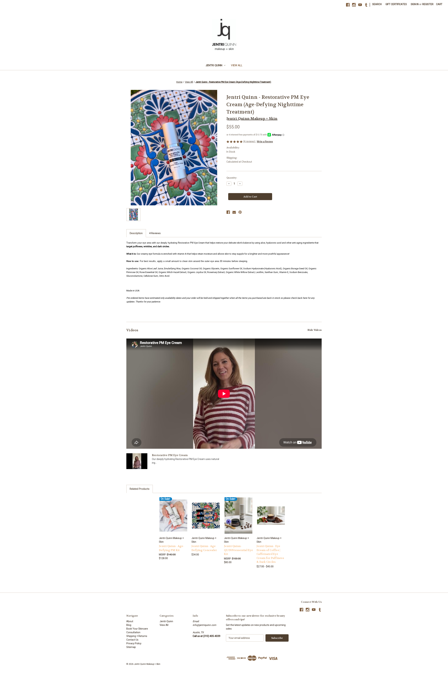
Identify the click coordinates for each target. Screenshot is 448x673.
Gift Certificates (396, 4)
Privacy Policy (133, 643)
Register (427, 4)
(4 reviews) (249, 141)
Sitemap (131, 647)
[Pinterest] (240, 212)
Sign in (415, 4)
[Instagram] (354, 5)
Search (377, 4)
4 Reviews (155, 233)
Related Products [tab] (139, 488)
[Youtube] (360, 5)
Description (136, 233)
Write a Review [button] (265, 141)
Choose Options (206, 518)
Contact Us (132, 639)
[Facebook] (348, 5)
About (129, 621)
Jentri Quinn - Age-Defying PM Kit (171, 548)
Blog (128, 625)
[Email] (234, 212)
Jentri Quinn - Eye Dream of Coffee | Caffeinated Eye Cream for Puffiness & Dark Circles (270, 554)
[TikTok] (366, 5)
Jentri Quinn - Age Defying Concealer (204, 548)
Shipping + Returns (136, 636)
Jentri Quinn (214, 65)
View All (236, 65)
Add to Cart (173, 518)
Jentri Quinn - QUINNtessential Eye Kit (238, 550)
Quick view (173, 512)
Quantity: (231, 177)
